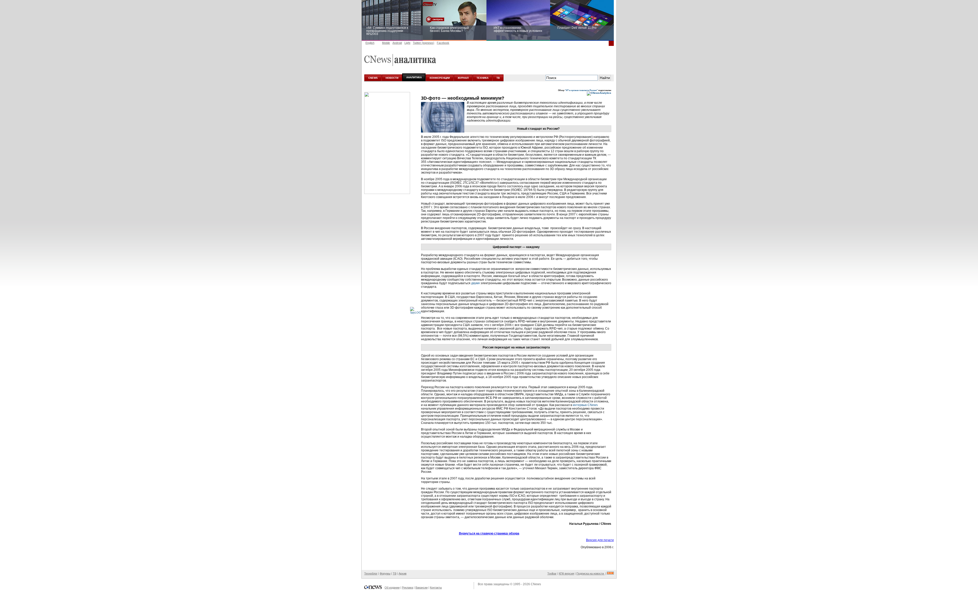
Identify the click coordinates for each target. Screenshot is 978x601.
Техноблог (370, 573)
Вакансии (421, 587)
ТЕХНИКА (482, 77)
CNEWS (373, 77)
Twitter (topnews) (423, 42)
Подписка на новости (590, 573)
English (369, 42)
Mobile (386, 42)
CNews (536, 584)
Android (397, 42)
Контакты (436, 587)
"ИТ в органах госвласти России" (581, 90)
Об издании (392, 587)
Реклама (407, 587)
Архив (402, 573)
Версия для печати (600, 540)
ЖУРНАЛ (463, 77)
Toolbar (551, 573)
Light (407, 42)
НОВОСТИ (392, 77)
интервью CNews (585, 405)
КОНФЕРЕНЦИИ (440, 77)
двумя (475, 283)
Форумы (385, 573)
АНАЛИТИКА (414, 77)
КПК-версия (566, 573)
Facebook (443, 42)
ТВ (498, 77)
